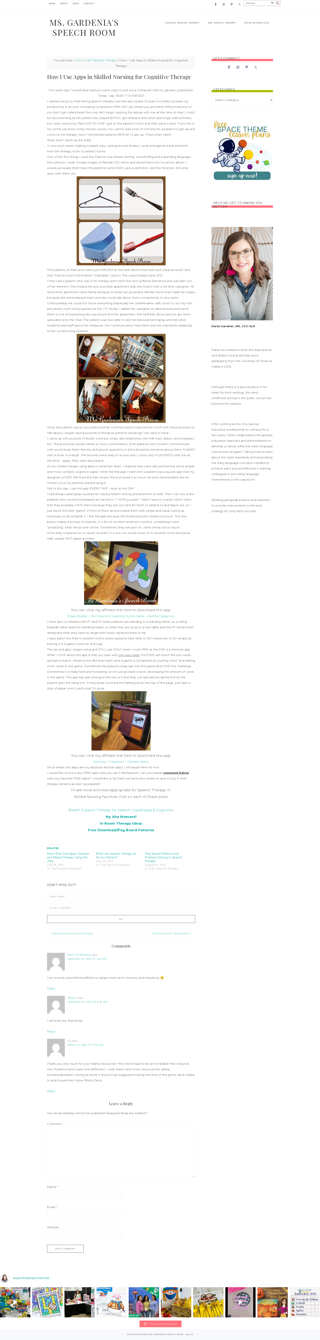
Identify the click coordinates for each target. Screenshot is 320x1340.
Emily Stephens (79, 955)
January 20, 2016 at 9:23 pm (87, 959)
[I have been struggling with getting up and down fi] (240, 1302)
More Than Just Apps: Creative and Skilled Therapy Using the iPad (68, 857)
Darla (72, 998)
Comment (54, 1124)
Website (53, 1227)
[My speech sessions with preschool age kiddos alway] (47, 1302)
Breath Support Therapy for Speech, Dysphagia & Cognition (121, 810)
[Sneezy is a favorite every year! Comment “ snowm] (111, 1302)
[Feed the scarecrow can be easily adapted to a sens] (176, 1302)
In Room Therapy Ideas (121, 823)
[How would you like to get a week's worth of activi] (272, 1302)
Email (52, 1207)
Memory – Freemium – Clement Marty (121, 761)
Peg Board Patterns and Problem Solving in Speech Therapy (163, 857)
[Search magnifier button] (277, 3)
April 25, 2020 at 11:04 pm (86, 1045)
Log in (189, 1334)
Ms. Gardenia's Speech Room (84, 27)
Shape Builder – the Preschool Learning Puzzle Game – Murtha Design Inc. (121, 616)
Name (52, 1187)
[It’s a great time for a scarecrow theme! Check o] (208, 1302)
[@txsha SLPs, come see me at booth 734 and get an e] (79, 1302)
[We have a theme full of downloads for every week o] (305, 1302)
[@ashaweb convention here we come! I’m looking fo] (144, 1302)
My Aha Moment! (121, 817)
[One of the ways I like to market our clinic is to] (15, 1302)
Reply (51, 988)
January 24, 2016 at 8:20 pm (87, 1002)
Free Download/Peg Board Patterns (121, 830)
